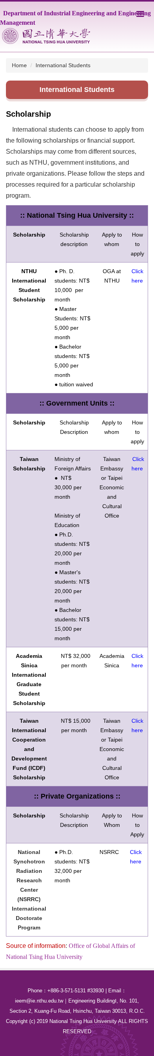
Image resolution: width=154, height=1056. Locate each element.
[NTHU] (46, 36)
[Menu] (140, 14)
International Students (63, 65)
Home (19, 65)
